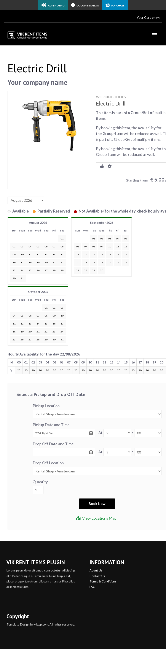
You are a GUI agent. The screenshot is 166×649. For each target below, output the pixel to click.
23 (14, 270)
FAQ (92, 586)
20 (77, 262)
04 (117, 238)
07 (85, 246)
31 (22, 278)
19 (125, 254)
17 (109, 254)
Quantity (40, 481)
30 (14, 278)
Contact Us (97, 576)
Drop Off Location (48, 462)
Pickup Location (46, 405)
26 (38, 270)
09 (101, 246)
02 (101, 238)
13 (77, 254)
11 (117, 246)
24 (22, 270)
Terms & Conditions (103, 581)
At (100, 432)
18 (117, 254)
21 (85, 262)
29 (62, 270)
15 (93, 254)
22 (62, 262)
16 (101, 254)
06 (77, 246)
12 (125, 246)
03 (109, 238)
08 (93, 246)
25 (30, 270)
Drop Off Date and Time (53, 443)
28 (54, 270)
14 (85, 254)
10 (109, 246)
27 (46, 270)
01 (93, 238)
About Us (95, 570)
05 (125, 238)
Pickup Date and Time (51, 424)
